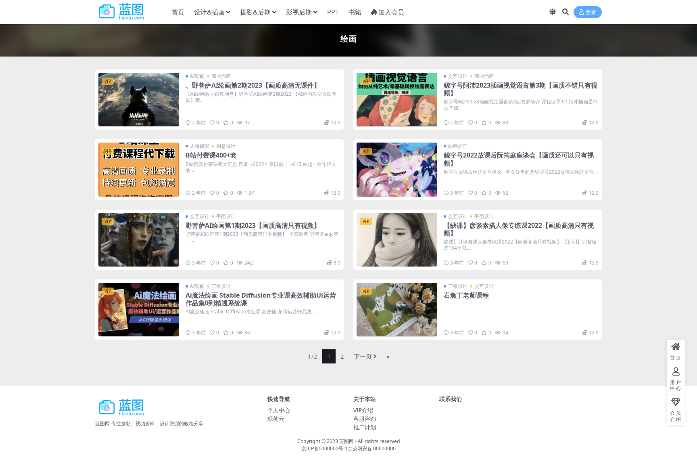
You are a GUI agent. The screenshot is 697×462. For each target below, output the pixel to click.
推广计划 (364, 427)
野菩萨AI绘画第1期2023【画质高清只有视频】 (253, 225)
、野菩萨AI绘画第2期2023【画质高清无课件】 (253, 85)
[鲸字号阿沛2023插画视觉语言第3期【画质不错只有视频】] (397, 99)
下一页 (363, 356)
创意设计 (226, 146)
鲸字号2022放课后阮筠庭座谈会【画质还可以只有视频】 (519, 159)
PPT (333, 12)
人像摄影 (199, 146)
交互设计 (457, 76)
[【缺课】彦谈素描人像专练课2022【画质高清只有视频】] (397, 240)
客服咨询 (364, 418)
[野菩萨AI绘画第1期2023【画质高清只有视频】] (138, 240)
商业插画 (221, 76)
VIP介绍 (363, 410)
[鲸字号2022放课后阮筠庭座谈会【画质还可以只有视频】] (397, 169)
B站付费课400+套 (211, 155)
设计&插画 (209, 12)
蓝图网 (346, 441)
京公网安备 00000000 (372, 448)
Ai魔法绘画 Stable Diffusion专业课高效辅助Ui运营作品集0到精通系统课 (261, 299)
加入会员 (391, 12)
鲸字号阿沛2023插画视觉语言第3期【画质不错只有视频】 (520, 89)
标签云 (275, 418)
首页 (177, 12)
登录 (591, 12)
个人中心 (278, 410)
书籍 (354, 12)
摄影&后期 (255, 12)
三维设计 (221, 286)
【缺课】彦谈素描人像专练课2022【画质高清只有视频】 (519, 229)
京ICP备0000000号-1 (324, 448)
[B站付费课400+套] (138, 169)
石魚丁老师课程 (466, 295)
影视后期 (299, 12)
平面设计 (226, 216)
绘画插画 (457, 146)
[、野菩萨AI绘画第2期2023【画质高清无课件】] (138, 99)
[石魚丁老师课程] (397, 309)
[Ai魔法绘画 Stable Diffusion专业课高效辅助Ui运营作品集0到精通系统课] (138, 309)
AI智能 (197, 76)
